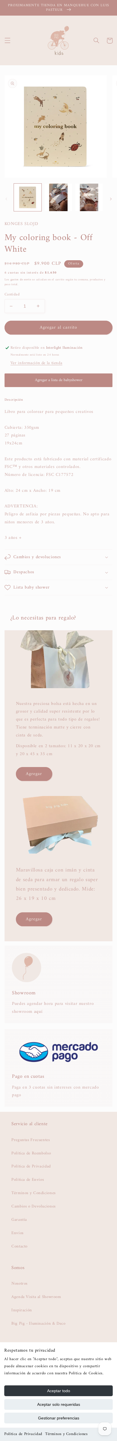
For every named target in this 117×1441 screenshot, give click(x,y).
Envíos (17, 1233)
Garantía (19, 1219)
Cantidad (12, 294)
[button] (7, 40)
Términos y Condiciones (66, 1434)
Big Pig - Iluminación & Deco (38, 1323)
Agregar (34, 774)
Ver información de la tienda (36, 363)
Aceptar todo (58, 1391)
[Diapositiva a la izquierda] (6, 199)
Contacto (19, 1246)
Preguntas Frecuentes (30, 1140)
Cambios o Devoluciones (33, 1206)
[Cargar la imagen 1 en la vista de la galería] (27, 197)
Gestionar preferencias (58, 1418)
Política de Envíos (27, 1179)
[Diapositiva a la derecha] (111, 199)
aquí (38, 1012)
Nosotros (19, 1283)
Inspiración (21, 1310)
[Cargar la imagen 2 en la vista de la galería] (58, 197)
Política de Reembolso (31, 1153)
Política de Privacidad (23, 1434)
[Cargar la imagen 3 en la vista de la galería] (89, 197)
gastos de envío (21, 279)
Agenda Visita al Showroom (36, 1297)
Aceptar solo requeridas (58, 1404)
